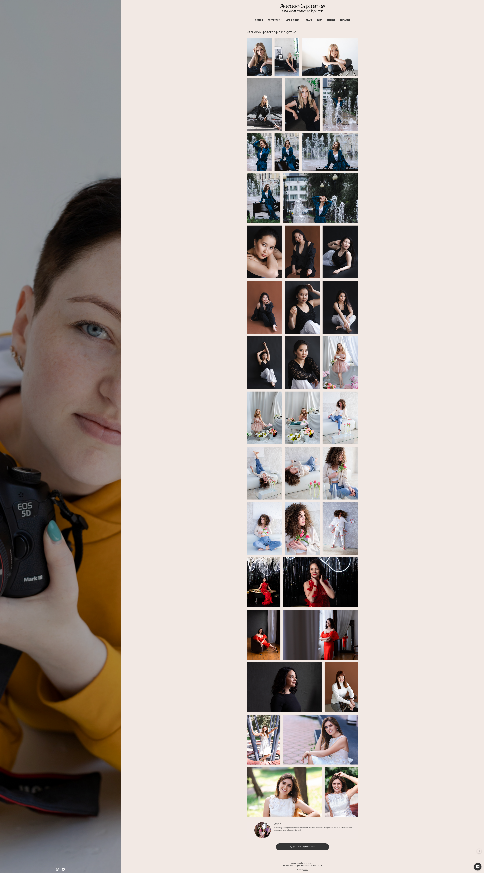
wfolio (305, 870)
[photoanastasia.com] (302, 8)
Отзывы (331, 20)
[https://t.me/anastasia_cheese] (63, 869)
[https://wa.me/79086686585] (57, 869)
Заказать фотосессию (304, 847)
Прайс (309, 20)
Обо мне (259, 20)
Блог (319, 20)
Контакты (345, 20)
